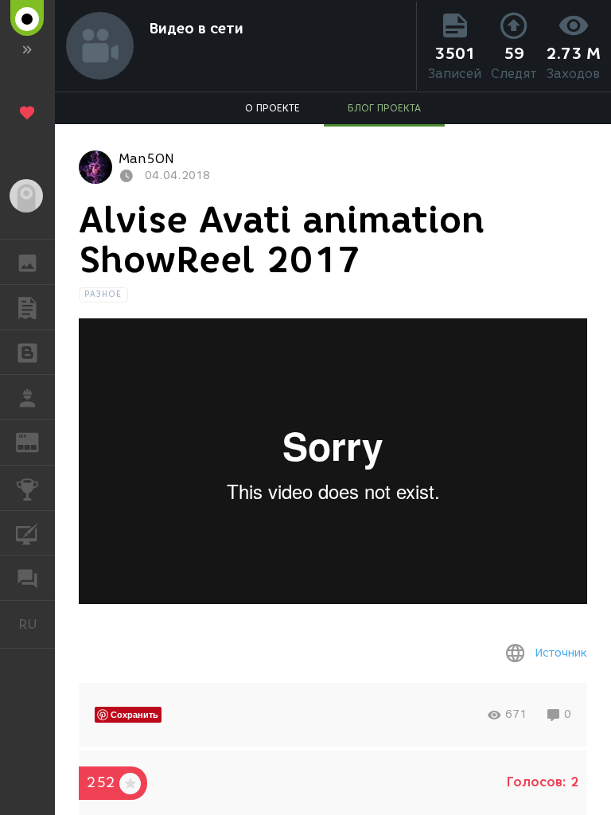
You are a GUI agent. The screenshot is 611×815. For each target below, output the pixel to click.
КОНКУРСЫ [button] (27, 488)
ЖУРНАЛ (37, 441)
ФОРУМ (27, 578)
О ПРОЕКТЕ (272, 108)
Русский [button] (36, 624)
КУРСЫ (27, 533)
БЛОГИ (27, 352)
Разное (103, 294)
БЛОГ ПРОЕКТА (384, 108)
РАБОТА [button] (27, 397)
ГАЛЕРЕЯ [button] (27, 262)
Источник (561, 653)
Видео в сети (196, 28)
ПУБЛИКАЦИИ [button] (27, 307)
